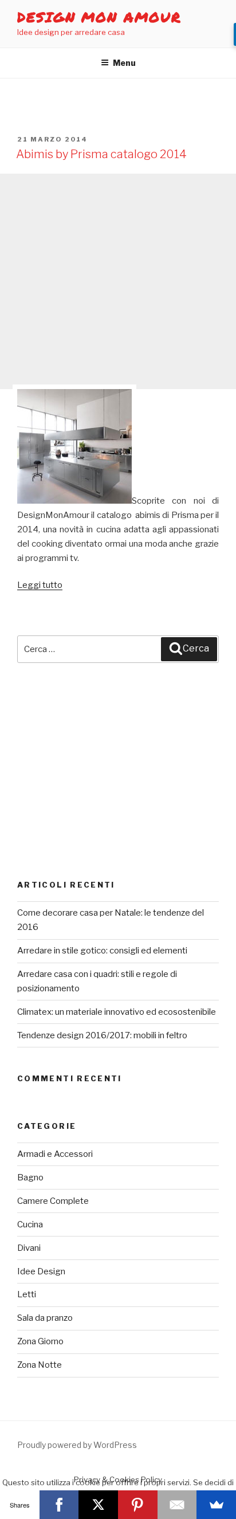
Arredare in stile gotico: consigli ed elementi (102, 950)
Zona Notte (39, 1365)
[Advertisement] (118, 281)
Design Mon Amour (99, 17)
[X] (98, 1504)
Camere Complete (53, 1201)
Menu (124, 63)
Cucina (30, 1224)
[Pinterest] (138, 1504)
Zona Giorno (40, 1341)
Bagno (30, 1177)
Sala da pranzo (45, 1318)
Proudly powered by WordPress (77, 1445)
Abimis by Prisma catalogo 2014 (101, 154)
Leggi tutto (39, 585)
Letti (26, 1294)
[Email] (177, 1504)
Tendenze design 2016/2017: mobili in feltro (102, 1035)
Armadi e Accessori (55, 1154)
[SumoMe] (216, 1504)
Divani (29, 1248)
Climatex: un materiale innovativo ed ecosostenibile (116, 1012)
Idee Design (41, 1271)
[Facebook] (59, 1504)
